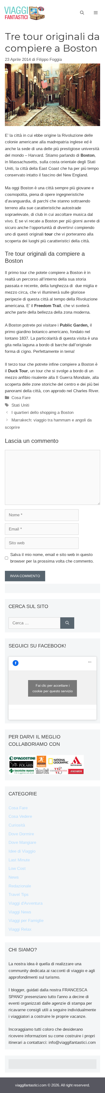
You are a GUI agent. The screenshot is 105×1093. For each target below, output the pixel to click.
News (14, 877)
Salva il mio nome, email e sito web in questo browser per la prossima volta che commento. (52, 558)
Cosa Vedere (20, 816)
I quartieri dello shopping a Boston (42, 412)
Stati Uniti (20, 405)
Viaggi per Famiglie (26, 920)
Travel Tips (19, 894)
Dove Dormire (21, 834)
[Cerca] (67, 623)
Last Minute (19, 860)
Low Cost (17, 868)
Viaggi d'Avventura (25, 903)
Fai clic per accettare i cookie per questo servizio (52, 688)
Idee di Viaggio (22, 851)
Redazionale (20, 886)
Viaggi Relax (20, 929)
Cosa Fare (21, 397)
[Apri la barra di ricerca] (82, 13)
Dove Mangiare (22, 842)
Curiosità (17, 825)
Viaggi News (20, 912)
